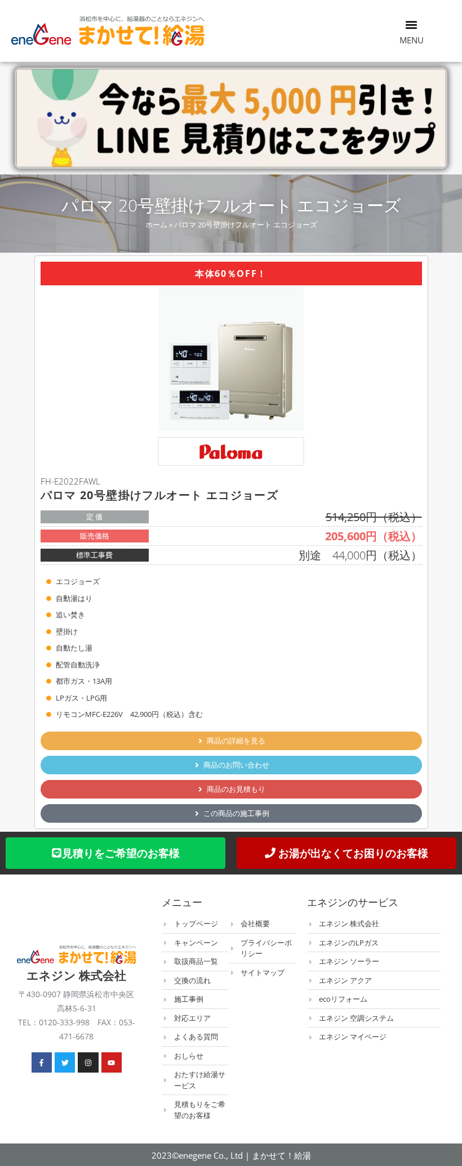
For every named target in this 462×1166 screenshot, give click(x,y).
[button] (411, 24)
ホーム (156, 224)
